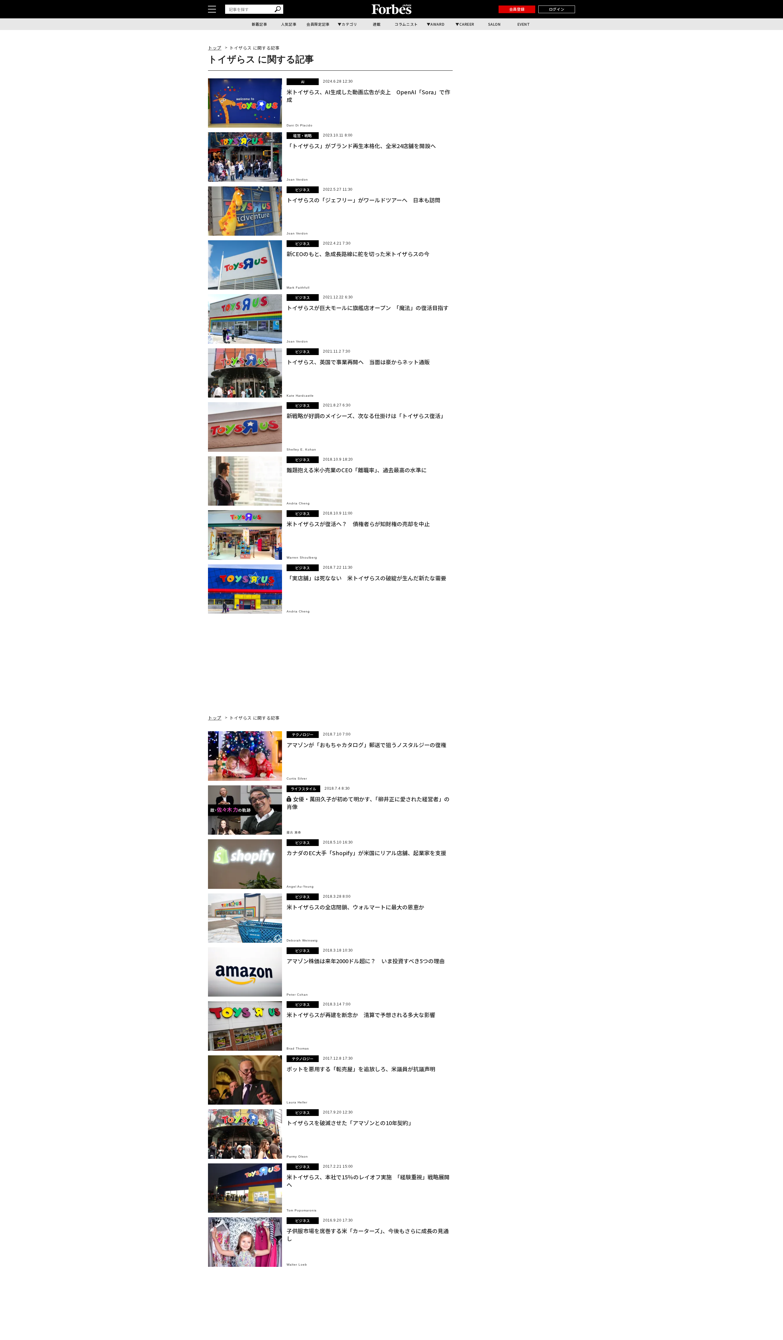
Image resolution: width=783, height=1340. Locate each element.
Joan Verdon (297, 179)
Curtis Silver (297, 778)
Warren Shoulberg (302, 557)
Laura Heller (297, 1102)
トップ (214, 48)
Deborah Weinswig (302, 940)
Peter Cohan (297, 994)
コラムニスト (406, 24)
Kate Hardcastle (300, 395)
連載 (376, 24)
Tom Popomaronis (302, 1210)
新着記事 (259, 24)
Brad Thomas (298, 1048)
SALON (494, 24)
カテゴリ (349, 24)
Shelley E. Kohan (301, 449)
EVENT (524, 24)
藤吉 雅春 (294, 832)
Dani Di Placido (300, 125)
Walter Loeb (297, 1264)
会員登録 (517, 9)
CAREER (467, 24)
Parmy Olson (297, 1156)
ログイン (556, 9)
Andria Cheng (298, 503)
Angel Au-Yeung (300, 886)
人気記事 (288, 24)
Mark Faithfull (298, 287)
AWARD (437, 24)
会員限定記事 (318, 24)
